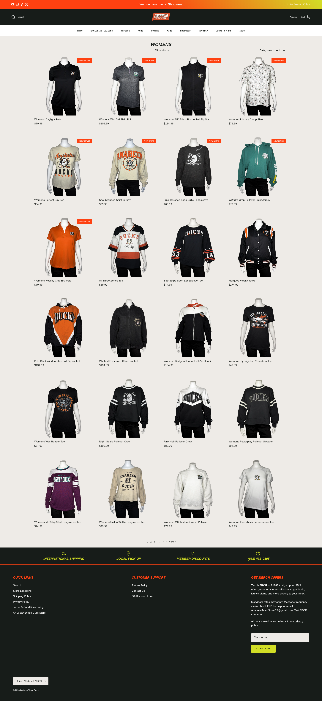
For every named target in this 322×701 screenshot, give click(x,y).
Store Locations (22, 590)
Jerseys (125, 30)
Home (80, 30)
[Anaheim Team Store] (161, 17)
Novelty (203, 30)
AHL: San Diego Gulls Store (29, 612)
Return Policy (139, 585)
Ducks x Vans (223, 30)
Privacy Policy (21, 601)
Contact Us (138, 590)
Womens (155, 30)
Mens (140, 30)
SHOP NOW (186, 4)
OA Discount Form (142, 596)
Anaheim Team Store (29, 690)
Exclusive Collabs (102, 30)
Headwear (185, 30)
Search (17, 585)
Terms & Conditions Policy (28, 607)
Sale (242, 30)
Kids (169, 30)
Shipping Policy (22, 596)
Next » (172, 541)
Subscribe (263, 648)
